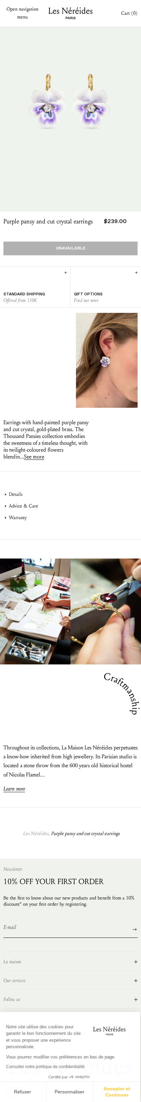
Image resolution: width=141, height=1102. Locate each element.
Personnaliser (70, 1091)
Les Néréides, (36, 833)
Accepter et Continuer (117, 1092)
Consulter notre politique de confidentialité (46, 1066)
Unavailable (71, 248)
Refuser (23, 1091)
